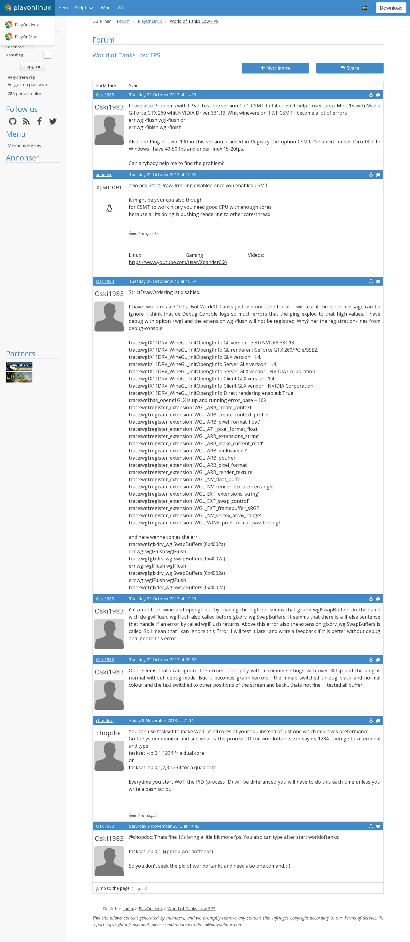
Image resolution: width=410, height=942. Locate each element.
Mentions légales (24, 145)
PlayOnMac (26, 37)
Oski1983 (105, 95)
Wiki (121, 7)
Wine (105, 7)
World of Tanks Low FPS (191, 908)
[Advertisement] (33, 256)
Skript (80, 7)
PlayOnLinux (27, 25)
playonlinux (32, 8)
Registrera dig (21, 77)
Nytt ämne (278, 68)
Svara (353, 68)
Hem (63, 7)
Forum (123, 21)
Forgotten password (28, 84)
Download (391, 7)
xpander (104, 174)
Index (128, 908)
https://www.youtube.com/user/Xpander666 (178, 262)
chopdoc (104, 720)
